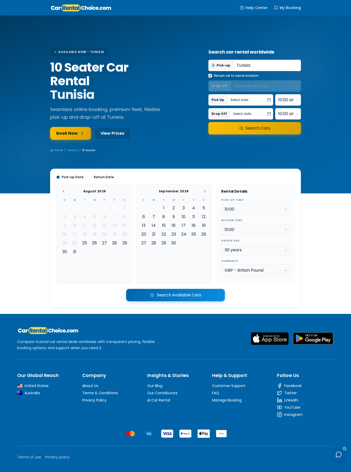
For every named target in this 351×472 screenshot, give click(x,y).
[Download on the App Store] (270, 338)
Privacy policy (57, 457)
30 (64, 252)
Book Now (67, 133)
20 (104, 234)
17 (75, 234)
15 (124, 225)
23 (64, 243)
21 (114, 234)
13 (104, 225)
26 (94, 243)
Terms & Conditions (100, 393)
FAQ (215, 393)
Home (58, 150)
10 (75, 225)
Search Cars (257, 128)
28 (114, 243)
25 (84, 243)
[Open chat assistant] (338, 454)
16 (65, 234)
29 (124, 243)
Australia (32, 393)
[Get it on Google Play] (313, 338)
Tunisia (72, 150)
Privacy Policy (94, 400)
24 (74, 243)
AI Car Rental (158, 400)
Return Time (231, 220)
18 (85, 234)
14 (115, 225)
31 (74, 252)
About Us (90, 385)
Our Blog (154, 385)
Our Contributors (162, 393)
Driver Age (230, 241)
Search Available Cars (179, 295)
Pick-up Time (232, 200)
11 (84, 225)
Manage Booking (227, 400)
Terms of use (29, 457)
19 (94, 234)
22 (124, 234)
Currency (229, 261)
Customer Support (228, 385)
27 (104, 243)
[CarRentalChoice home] (91, 330)
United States (36, 385)
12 (94, 225)
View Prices (112, 133)
